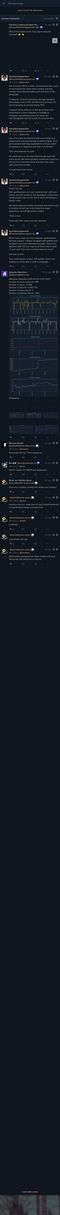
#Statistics (22, 279)
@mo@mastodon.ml (26, 463)
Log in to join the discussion (30, 10)
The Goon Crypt (15, 3)
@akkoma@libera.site (19, 275)
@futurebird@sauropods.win (22, 79)
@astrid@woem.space (20, 497)
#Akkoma (13, 279)
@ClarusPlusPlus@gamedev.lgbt (24, 27)
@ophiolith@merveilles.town (22, 446)
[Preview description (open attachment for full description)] (54, 40)
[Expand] (56, 25)
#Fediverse (14, 398)
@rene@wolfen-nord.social (21, 483)
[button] (10, 70)
